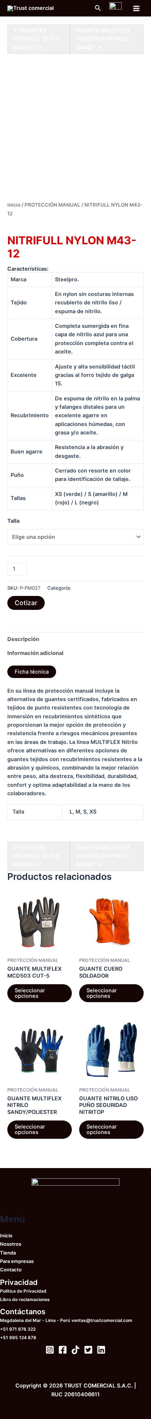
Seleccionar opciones (30, 993)
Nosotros (10, 1244)
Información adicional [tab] (35, 653)
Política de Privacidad (23, 1291)
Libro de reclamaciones (25, 1299)
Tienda (8, 1253)
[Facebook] (62, 1349)
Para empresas (17, 1261)
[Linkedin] (101, 1349)
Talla (13, 521)
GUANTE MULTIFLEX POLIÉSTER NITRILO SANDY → (103, 39)
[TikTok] (75, 1349)
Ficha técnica (32, 671)
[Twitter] (88, 1349)
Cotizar (26, 603)
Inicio (14, 205)
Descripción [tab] (23, 639)
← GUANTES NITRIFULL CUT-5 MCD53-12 (36, 39)
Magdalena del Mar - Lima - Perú (35, 1320)
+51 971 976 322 (18, 1329)
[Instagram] (49, 1349)
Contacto (11, 1269)
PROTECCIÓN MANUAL (52, 205)
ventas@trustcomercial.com (101, 1320)
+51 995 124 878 (18, 1337)
